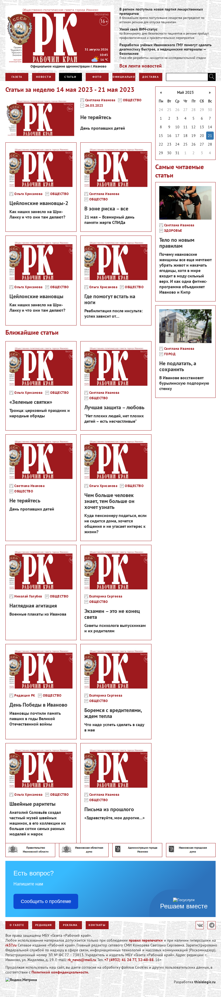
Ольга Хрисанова (28, 194)
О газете (17, 925)
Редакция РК (24, 695)
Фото (97, 77)
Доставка (150, 77)
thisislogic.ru (205, 981)
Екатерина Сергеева (105, 596)
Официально (124, 77)
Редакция (43, 925)
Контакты (97, 925)
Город (170, 354)
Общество (132, 100)
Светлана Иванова (100, 100)
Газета (17, 77)
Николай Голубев (28, 596)
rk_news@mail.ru (82, 959)
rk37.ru (11, 945)
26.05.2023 (94, 106)
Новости (43, 77)
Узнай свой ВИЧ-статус (138, 29)
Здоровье (173, 231)
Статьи (70, 77)
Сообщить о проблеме (46, 901)
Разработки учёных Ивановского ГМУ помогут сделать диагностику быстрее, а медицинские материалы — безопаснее (165, 49)
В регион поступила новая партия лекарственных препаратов (161, 11)
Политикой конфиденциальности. (60, 972)
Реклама (70, 925)
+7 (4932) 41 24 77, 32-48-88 (129, 959)
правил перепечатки (146, 940)
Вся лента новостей (140, 66)
